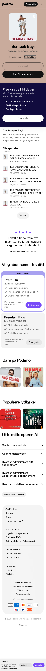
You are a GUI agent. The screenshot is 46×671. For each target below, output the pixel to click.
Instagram (10, 566)
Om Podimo (11, 509)
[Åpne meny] (42, 4)
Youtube (9, 573)
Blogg (8, 517)
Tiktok (8, 570)
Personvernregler (23, 594)
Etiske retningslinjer (23, 582)
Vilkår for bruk (23, 590)
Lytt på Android (13, 553)
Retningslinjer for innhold (23, 586)
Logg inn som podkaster (17, 533)
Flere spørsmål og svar (14, 494)
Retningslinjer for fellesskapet (20, 541)
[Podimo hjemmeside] (7, 4)
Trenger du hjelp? (14, 521)
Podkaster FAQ (13, 537)
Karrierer (9, 513)
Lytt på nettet (12, 557)
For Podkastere (13, 529)
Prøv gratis (31, 4)
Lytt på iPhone (12, 549)
